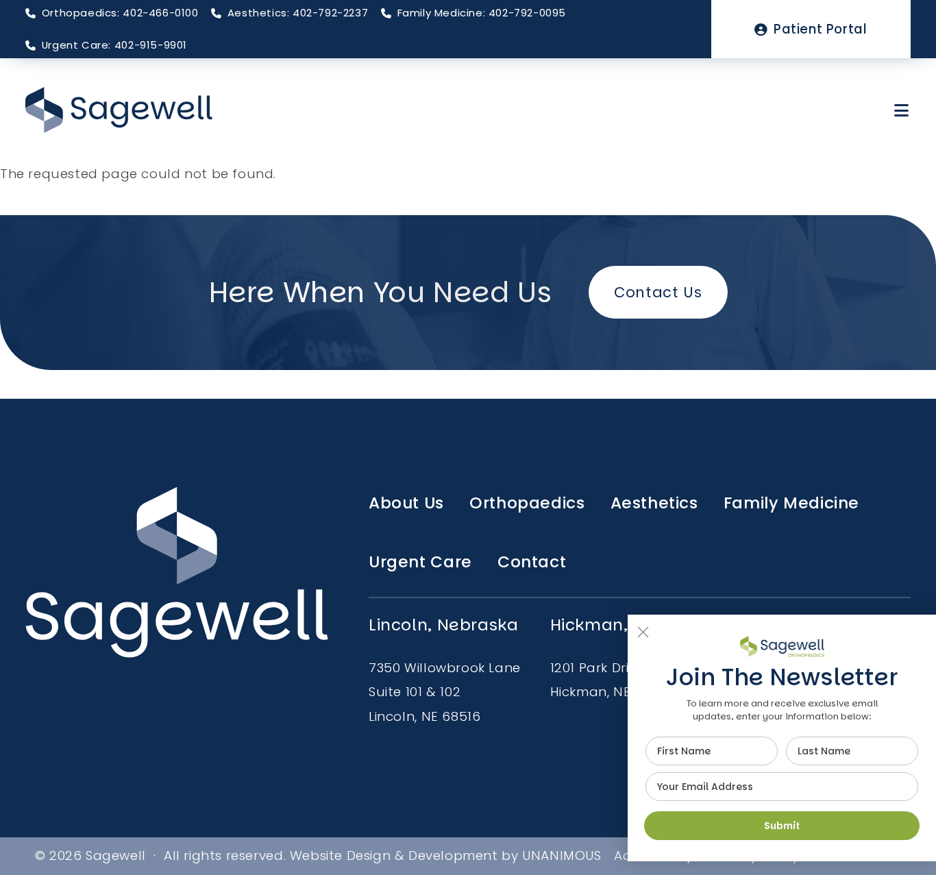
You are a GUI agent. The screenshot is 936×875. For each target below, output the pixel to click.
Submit (782, 826)
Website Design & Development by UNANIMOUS (446, 855)
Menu (902, 110)
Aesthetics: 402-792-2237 (297, 12)
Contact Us (658, 292)
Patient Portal (820, 29)
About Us (406, 503)
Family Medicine (791, 503)
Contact (531, 562)
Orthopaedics (526, 503)
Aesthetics (654, 503)
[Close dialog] (643, 632)
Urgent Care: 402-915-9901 (114, 45)
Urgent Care (420, 562)
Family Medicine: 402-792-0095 (481, 12)
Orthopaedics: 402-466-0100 (120, 12)
